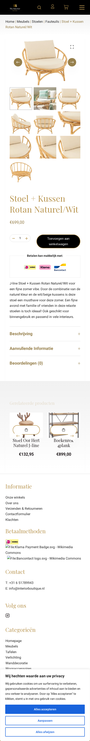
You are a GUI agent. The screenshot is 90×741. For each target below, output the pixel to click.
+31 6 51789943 (21, 583)
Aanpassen (45, 720)
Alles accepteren (45, 709)
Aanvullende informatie (31, 348)
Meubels (23, 22)
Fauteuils (52, 22)
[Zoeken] (39, 7)
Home (9, 22)
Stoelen (37, 22)
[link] (44, 558)
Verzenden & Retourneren (23, 509)
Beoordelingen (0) (26, 363)
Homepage (13, 641)
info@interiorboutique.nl (27, 588)
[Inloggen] (53, 8)
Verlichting (13, 657)
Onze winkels (15, 497)
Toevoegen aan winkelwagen (58, 241)
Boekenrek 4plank (63, 442)
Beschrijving (21, 333)
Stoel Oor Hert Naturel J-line (26, 442)
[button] (26, 430)
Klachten (11, 520)
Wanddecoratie (16, 663)
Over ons (11, 503)
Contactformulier (17, 514)
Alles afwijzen (45, 732)
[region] (45, 705)
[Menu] (82, 7)
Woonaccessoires (18, 669)
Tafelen (11, 652)
